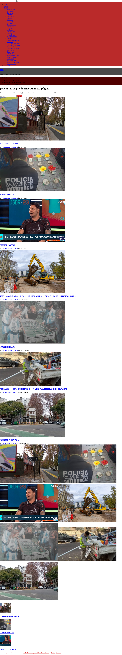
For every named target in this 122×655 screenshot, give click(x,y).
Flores (9, 28)
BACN (4, 70)
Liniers (9, 33)
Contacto (7, 65)
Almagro (10, 11)
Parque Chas (11, 47)
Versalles (10, 54)
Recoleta (10, 50)
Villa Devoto (11, 57)
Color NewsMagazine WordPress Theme (36, 653)
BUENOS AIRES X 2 (7, 194)
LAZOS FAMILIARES (7, 347)
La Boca (10, 30)
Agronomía (11, 10)
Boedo (9, 18)
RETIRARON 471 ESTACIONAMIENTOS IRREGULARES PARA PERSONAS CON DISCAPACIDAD (33, 389)
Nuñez (9, 38)
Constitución (11, 25)
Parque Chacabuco (14, 45)
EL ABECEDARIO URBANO (9, 143)
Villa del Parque (13, 55)
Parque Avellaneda (14, 43)
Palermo (10, 42)
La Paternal (11, 32)
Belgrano (10, 16)
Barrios (6, 8)
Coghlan (10, 21)
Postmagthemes (56, 653)
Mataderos (11, 35)
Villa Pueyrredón (13, 62)
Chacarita (10, 26)
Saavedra (10, 52)
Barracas (10, 15)
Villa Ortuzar (11, 60)
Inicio (5, 4)
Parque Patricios (13, 49)
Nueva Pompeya (13, 40)
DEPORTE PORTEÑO (7, 245)
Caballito (10, 20)
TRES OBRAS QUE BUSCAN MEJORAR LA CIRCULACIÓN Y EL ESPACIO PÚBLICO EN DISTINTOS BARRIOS (38, 296)
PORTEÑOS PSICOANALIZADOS (11, 440)
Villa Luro (10, 59)
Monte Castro (12, 37)
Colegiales (10, 23)
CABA (6, 6)
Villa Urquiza (11, 64)
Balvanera (10, 13)
